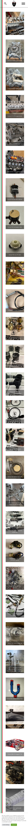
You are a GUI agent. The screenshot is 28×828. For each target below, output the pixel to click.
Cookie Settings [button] (6, 824)
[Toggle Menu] (23, 4)
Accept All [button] (14, 824)
